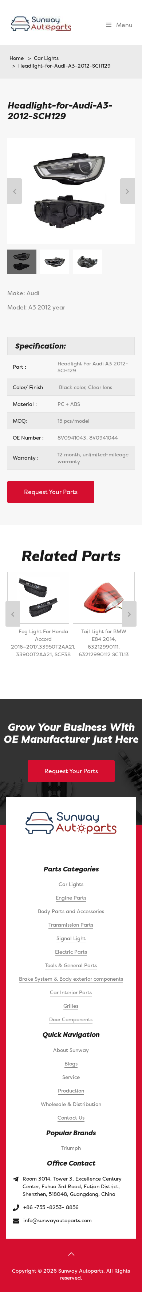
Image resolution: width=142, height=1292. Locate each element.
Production (71, 1090)
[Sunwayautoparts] (41, 23)
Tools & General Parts (71, 965)
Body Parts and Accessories (71, 911)
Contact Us (71, 1117)
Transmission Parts (70, 924)
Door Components (70, 1019)
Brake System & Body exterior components (71, 978)
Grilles (70, 1005)
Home (16, 57)
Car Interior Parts (71, 992)
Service (71, 1077)
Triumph (71, 1147)
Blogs (71, 1063)
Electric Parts (71, 951)
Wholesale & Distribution (71, 1104)
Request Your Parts (51, 492)
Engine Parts (71, 897)
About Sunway (71, 1049)
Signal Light (71, 938)
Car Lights (45, 57)
